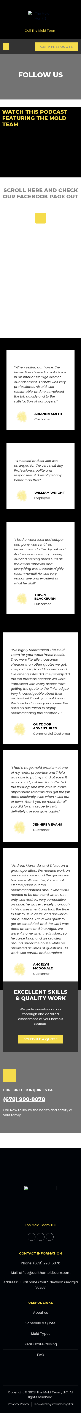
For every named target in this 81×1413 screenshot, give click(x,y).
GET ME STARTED (39, 12)
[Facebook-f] (31, 1237)
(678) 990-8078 (24, 1099)
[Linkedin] (40, 1237)
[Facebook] (40, 218)
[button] (6, 46)
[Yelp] (50, 1237)
